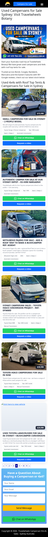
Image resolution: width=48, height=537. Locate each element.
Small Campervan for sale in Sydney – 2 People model (24, 120)
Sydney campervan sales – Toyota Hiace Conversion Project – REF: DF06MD (22, 308)
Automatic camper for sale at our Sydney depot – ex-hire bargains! (23, 180)
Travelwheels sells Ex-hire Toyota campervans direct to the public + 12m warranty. (23, 186)
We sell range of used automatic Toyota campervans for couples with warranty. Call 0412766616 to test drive (22, 126)
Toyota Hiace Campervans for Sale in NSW (23, 373)
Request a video (24, 143)
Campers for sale (24, 4)
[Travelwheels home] (7, 4)
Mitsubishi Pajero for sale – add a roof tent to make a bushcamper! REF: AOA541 (22, 243)
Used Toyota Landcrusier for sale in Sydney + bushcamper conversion (24, 434)
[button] (41, 4)
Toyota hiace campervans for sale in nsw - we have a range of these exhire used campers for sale (24, 379)
